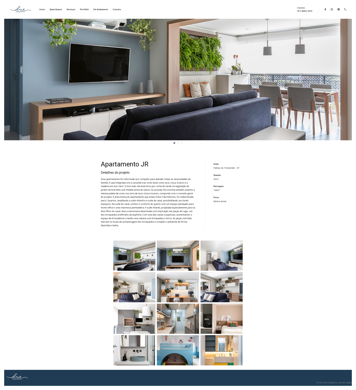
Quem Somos (56, 9)
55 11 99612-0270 (304, 11)
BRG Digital (347, 382)
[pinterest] (339, 9)
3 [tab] (182, 143)
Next (352, 81)
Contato (117, 9)
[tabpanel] (178, 79)
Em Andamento (100, 9)
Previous (3, 81)
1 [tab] (174, 143)
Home (42, 9)
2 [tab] (178, 143)
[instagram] (332, 9)
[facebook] (325, 9)
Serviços (71, 9)
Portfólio (84, 9)
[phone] (345, 9)
